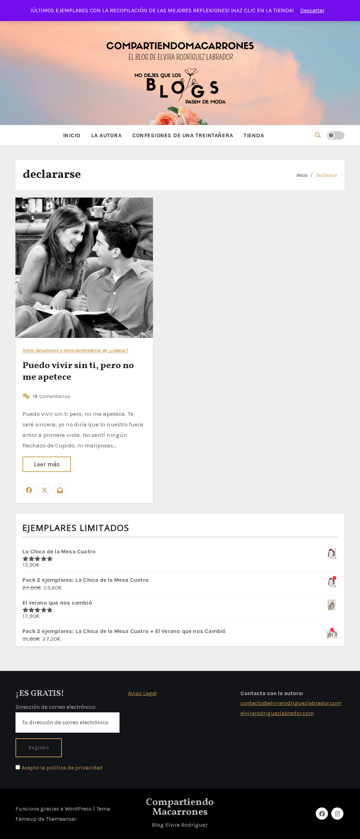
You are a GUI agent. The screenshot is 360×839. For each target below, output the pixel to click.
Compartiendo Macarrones (180, 807)
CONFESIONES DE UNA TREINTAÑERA (182, 135)
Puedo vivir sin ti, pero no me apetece (78, 371)
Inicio (302, 175)
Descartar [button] (312, 10)
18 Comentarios (51, 396)
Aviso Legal (142, 693)
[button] (317, 135)
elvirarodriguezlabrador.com (277, 713)
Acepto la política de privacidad (61, 767)
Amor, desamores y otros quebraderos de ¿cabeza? (75, 350)
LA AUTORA (106, 135)
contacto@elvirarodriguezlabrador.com (290, 703)
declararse (326, 175)
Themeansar (61, 818)
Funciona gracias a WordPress (54, 808)
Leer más (47, 464)
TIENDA (254, 135)
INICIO (72, 135)
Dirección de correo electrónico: (55, 707)
